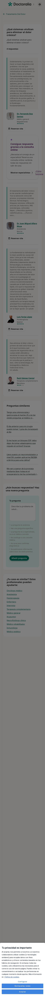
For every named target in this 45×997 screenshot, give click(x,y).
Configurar (22, 982)
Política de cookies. (11, 977)
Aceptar (22, 992)
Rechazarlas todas (22, 986)
